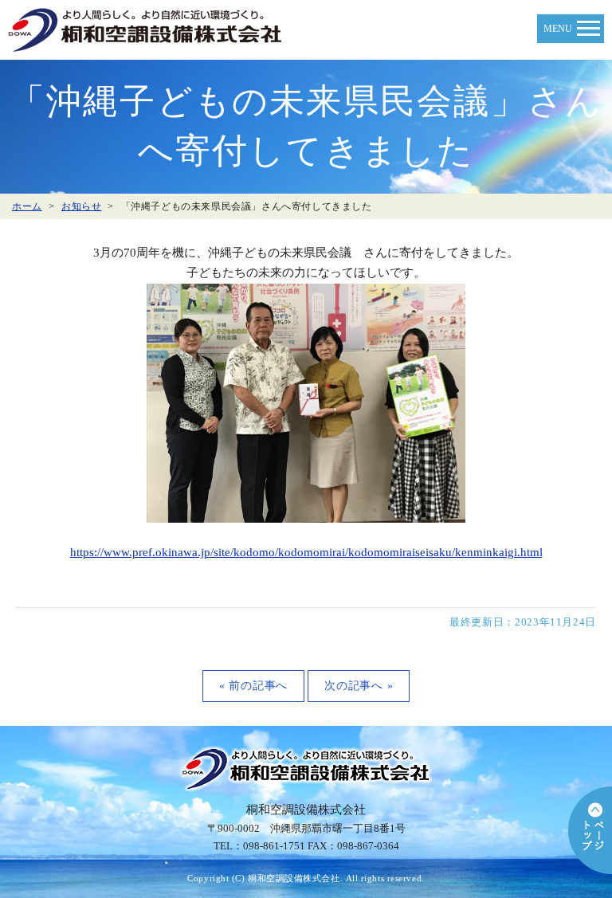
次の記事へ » (358, 686)
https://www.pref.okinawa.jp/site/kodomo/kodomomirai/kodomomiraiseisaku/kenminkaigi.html (306, 552)
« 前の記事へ (253, 686)
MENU (557, 28)
